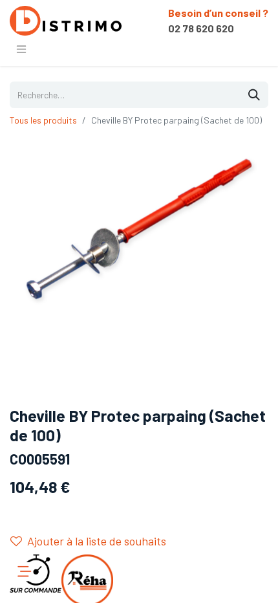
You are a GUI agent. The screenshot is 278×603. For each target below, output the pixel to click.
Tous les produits (43, 120)
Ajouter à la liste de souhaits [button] (96, 541)
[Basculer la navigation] (21, 48)
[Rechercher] (254, 95)
